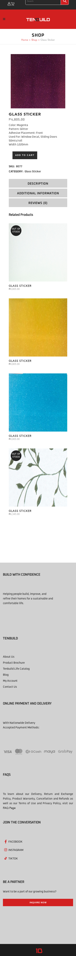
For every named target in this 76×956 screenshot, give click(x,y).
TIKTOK (13, 858)
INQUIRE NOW (38, 902)
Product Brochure (14, 663)
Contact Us (10, 687)
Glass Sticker (33, 171)
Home (24, 40)
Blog (6, 675)
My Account (10, 681)
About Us (8, 656)
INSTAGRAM (15, 850)
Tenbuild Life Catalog (16, 669)
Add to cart (24, 155)
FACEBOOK (15, 841)
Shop (34, 40)
